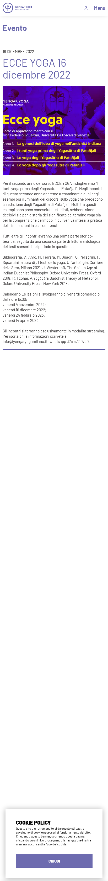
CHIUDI (54, 861)
